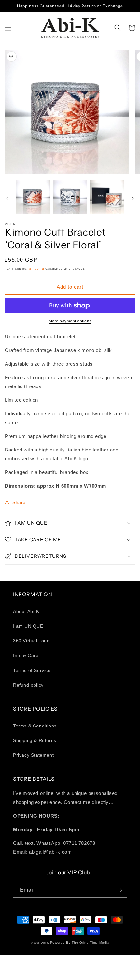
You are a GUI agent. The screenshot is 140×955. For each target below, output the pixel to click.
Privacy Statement (33, 755)
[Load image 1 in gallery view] (33, 197)
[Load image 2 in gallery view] (70, 197)
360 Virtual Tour (31, 640)
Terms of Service (32, 670)
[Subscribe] (119, 890)
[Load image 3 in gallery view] (107, 197)
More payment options (70, 321)
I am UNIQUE (28, 626)
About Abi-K (26, 611)
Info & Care (26, 655)
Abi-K (45, 942)
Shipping (36, 268)
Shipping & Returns (34, 740)
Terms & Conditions (35, 725)
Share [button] (19, 502)
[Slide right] (133, 198)
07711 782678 (79, 843)
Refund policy (28, 684)
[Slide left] (7, 198)
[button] (8, 27)
